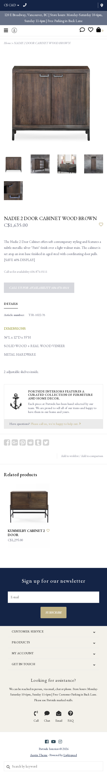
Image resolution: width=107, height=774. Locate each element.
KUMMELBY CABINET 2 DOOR (26, 533)
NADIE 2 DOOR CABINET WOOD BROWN (42, 43)
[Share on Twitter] (46, 442)
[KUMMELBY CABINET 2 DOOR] (29, 504)
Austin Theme (39, 755)
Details (11, 304)
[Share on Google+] (15, 442)
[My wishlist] (90, 30)
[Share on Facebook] (7, 442)
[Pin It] (22, 442)
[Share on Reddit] (30, 442)
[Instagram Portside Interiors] (60, 742)
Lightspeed (70, 755)
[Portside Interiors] (14, 29)
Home (7, 43)
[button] (82, 30)
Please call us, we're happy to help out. (55, 423)
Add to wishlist (70, 456)
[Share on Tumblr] (38, 442)
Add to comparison (92, 456)
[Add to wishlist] (101, 225)
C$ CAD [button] (10, 5)
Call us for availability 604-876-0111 (39, 288)
